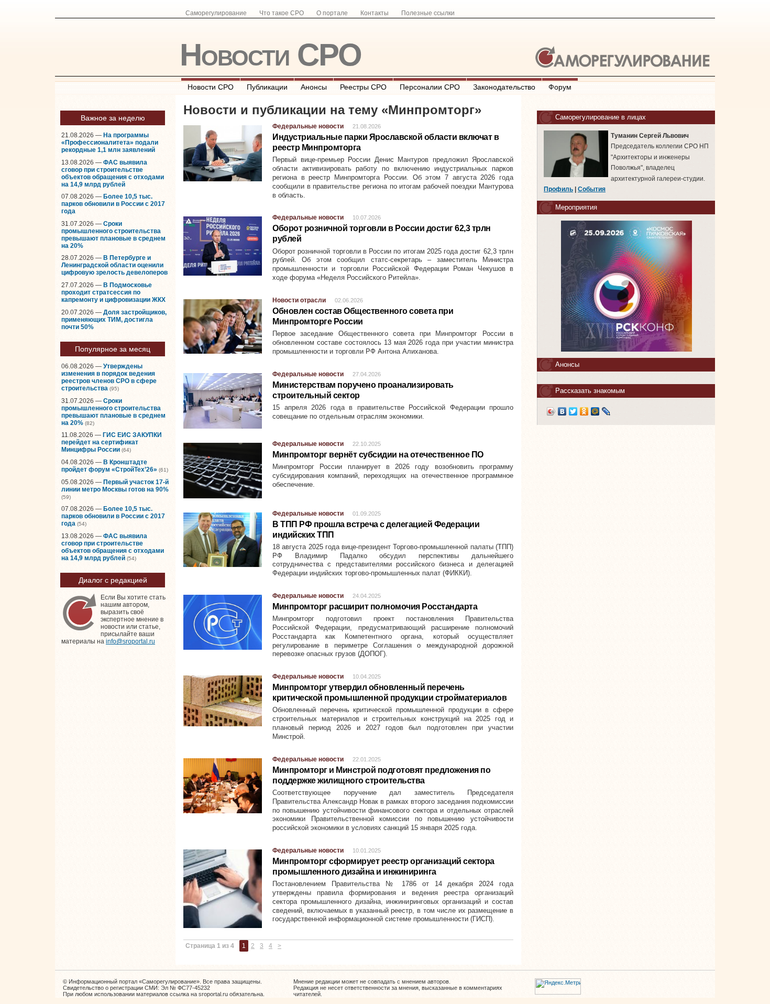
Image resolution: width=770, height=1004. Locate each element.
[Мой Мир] (595, 411)
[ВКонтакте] (562, 411)
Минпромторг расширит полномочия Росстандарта (374, 606)
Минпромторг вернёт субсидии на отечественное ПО (377, 454)
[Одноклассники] (584, 411)
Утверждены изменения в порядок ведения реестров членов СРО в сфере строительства (109, 377)
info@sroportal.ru (130, 641)
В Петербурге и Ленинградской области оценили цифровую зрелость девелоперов (114, 265)
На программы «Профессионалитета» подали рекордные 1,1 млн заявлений (109, 143)
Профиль (558, 189)
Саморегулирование (216, 13)
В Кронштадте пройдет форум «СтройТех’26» (109, 466)
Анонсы (314, 87)
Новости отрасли (299, 300)
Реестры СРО (363, 87)
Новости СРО (270, 54)
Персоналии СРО (430, 87)
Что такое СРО (281, 13)
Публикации (267, 87)
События (592, 189)
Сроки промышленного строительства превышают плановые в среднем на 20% (113, 234)
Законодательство (504, 87)
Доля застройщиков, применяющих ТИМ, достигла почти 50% (114, 320)
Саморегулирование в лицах (600, 117)
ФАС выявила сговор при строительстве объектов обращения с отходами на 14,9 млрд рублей (112, 173)
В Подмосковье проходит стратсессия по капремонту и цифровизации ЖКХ (113, 292)
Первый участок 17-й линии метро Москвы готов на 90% (115, 485)
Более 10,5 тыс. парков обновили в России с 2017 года (113, 204)
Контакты (374, 13)
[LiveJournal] (606, 411)
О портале (332, 13)
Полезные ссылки (428, 13)
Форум (559, 87)
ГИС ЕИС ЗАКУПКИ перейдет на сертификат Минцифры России (111, 442)
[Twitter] (573, 411)
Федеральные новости (308, 126)
